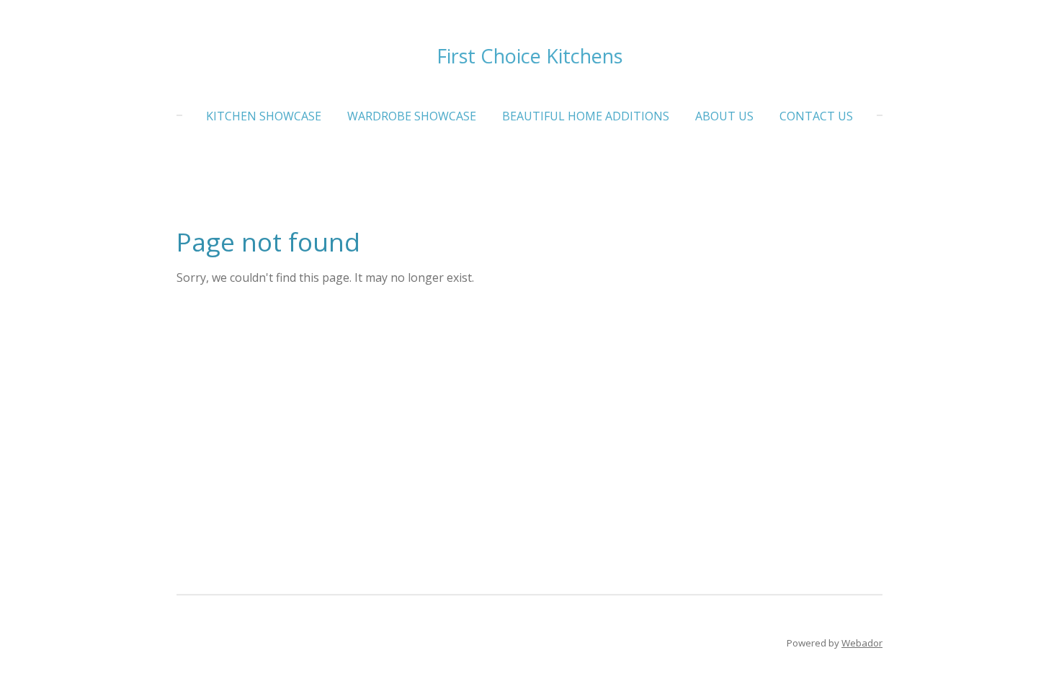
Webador (861, 642)
